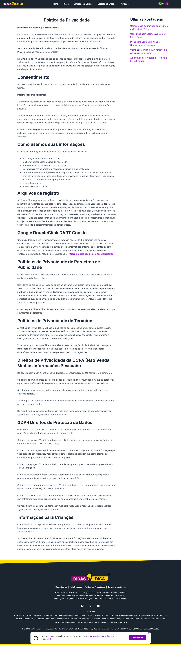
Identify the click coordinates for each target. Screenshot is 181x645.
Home (55, 4)
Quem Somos (61, 587)
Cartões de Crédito (107, 4)
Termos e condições (117, 587)
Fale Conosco (76, 587)
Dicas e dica (52, 27)
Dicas (66, 4)
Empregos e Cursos (83, 4)
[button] (167, 3)
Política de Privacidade (95, 587)
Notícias (125, 4)
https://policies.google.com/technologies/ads (91, 254)
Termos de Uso (96, 636)
